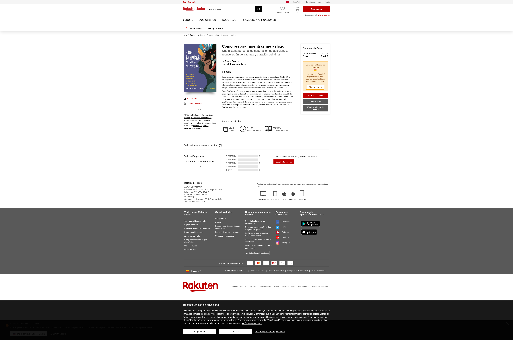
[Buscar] (258, 9)
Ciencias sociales (209, 123)
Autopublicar (220, 218)
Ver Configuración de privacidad (270, 332)
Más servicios (303, 286)
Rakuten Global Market (269, 286)
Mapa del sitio (190, 249)
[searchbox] (235, 9)
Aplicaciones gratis (192, 236)
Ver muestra (192, 99)
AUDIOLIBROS (208, 20)
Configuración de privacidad (297, 271)
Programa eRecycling (193, 232)
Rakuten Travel (288, 286)
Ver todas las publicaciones (257, 253)
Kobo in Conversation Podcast (197, 228)
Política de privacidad (276, 271)
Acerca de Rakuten (320, 286)
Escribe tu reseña (284, 162)
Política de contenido (318, 271)
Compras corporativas (224, 236)
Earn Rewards (189, 2)
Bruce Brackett (232, 61)
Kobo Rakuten (194, 9)
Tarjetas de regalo (313, 2)
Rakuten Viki (237, 286)
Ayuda (327, 2)
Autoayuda (196, 128)
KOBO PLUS (229, 20)
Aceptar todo (199, 332)
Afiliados (218, 222)
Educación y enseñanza (201, 118)
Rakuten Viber (251, 286)
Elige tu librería (315, 87)
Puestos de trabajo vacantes (227, 232)
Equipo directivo (191, 225)
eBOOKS (188, 20)
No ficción (196, 115)
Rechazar (235, 332)
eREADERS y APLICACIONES (259, 20)
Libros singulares (237, 64)
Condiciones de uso (257, 271)
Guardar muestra (194, 104)
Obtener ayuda (190, 246)
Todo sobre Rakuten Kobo (195, 221)
